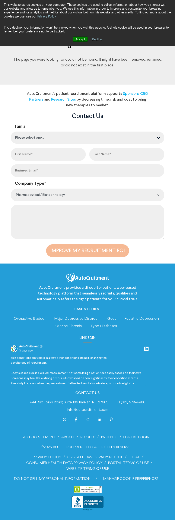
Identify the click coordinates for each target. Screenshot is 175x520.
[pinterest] (111, 420)
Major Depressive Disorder (76, 319)
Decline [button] (97, 39)
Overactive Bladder (30, 319)
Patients (109, 437)
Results (87, 437)
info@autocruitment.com (87, 410)
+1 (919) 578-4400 (131, 402)
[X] (64, 420)
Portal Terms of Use (128, 463)
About (68, 437)
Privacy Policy (46, 16)
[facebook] (76, 420)
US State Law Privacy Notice (95, 457)
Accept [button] (80, 39)
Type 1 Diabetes (103, 326)
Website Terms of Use (87, 469)
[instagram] (87, 420)
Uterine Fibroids (68, 326)
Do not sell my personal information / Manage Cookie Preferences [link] (86, 479)
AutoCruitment (39, 437)
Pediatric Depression (141, 319)
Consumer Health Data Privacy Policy (64, 463)
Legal (134, 457)
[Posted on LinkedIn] (146, 348)
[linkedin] (99, 420)
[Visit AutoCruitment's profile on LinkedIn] (15, 348)
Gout (111, 319)
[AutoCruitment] (87, 277)
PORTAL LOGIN (136, 437)
